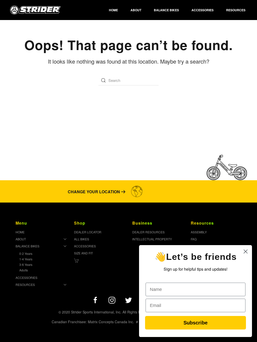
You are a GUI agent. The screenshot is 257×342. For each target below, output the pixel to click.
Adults (23, 270)
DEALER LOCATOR (87, 232)
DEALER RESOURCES (148, 232)
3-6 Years (25, 264)
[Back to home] (35, 10)
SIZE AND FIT (83, 253)
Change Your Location (94, 192)
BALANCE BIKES (27, 246)
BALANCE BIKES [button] (166, 10)
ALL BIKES (81, 239)
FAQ (194, 239)
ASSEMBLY (199, 232)
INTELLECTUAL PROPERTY (152, 239)
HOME (113, 10)
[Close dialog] (245, 251)
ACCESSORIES (202, 10)
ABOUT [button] (136, 10)
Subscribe (195, 322)
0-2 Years (25, 253)
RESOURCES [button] (235, 10)
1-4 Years (25, 259)
